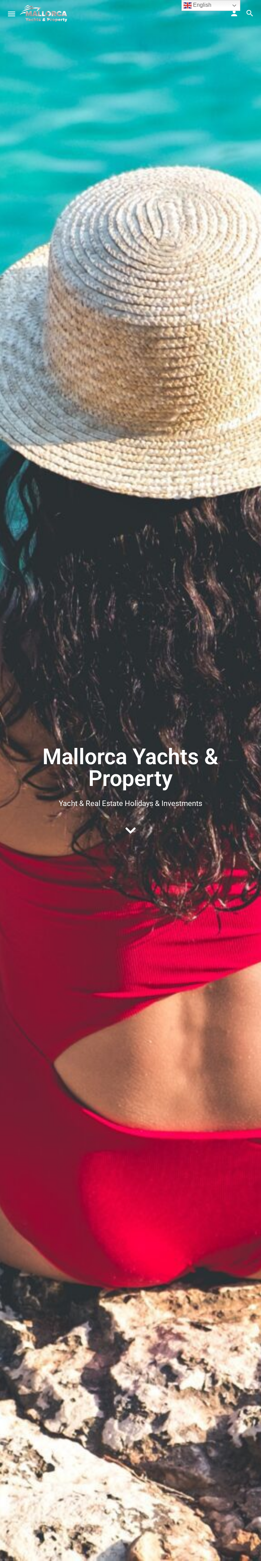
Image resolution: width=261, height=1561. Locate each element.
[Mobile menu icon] (11, 13)
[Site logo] (44, 13)
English (201, 5)
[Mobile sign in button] (234, 13)
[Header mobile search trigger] (249, 13)
